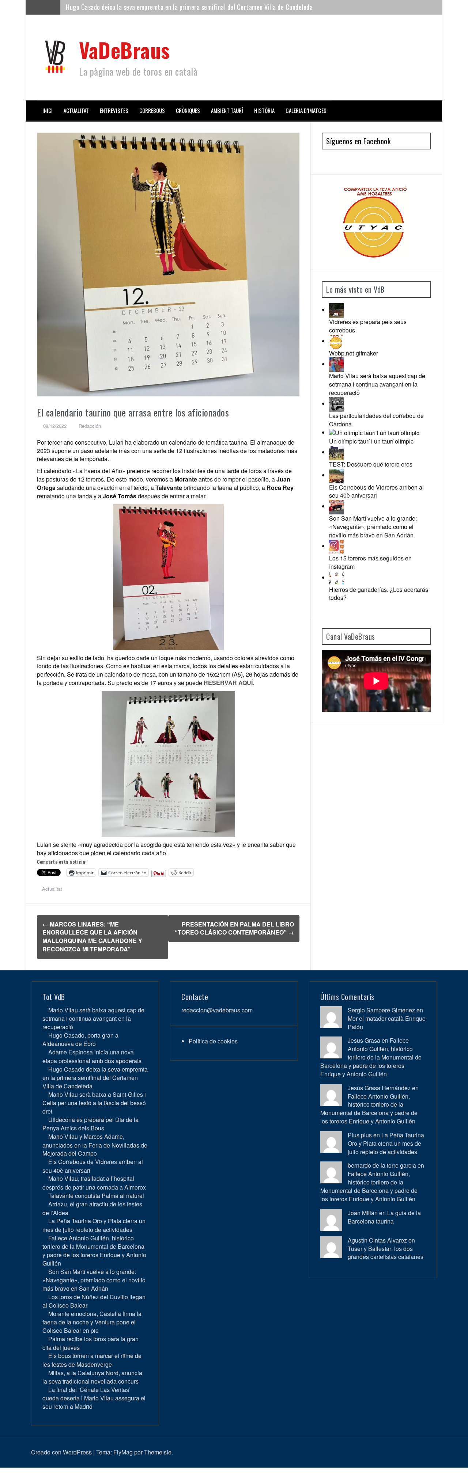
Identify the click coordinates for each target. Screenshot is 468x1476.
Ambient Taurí (227, 110)
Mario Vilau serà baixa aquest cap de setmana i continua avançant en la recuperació (377, 384)
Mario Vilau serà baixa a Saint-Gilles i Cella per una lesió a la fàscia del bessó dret (174, 7)
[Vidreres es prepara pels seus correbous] (336, 309)
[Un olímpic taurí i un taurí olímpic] (374, 432)
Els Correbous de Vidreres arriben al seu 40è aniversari (376, 491)
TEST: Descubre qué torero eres (370, 464)
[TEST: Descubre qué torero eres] (336, 452)
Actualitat (76, 110)
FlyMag (123, 1452)
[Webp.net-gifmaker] (336, 341)
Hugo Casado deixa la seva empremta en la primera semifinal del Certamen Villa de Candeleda (95, 1077)
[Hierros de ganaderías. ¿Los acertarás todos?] (336, 577)
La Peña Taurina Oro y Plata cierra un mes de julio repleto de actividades (94, 1225)
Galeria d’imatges (306, 110)
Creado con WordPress (61, 1452)
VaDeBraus (124, 49)
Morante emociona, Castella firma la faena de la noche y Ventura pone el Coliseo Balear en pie (91, 1322)
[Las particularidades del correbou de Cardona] (336, 403)
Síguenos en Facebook (358, 141)
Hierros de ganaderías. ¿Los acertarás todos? (378, 593)
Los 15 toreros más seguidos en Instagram (370, 562)
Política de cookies (213, 1041)
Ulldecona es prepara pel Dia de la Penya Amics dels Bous (90, 1123)
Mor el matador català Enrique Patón (387, 1022)
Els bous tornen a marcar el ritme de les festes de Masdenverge (91, 1359)
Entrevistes (114, 110)
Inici (47, 110)
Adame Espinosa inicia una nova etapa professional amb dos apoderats (91, 1056)
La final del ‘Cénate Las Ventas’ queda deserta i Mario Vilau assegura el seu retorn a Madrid (94, 1398)
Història (264, 110)
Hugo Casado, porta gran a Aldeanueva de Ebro (80, 1039)
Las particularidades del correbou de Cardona (376, 419)
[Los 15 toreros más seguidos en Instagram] (336, 546)
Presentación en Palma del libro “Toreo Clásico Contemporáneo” (234, 928)
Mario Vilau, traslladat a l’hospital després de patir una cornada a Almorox (94, 1182)
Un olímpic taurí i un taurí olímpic (371, 441)
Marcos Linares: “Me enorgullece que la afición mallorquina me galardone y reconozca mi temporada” (92, 937)
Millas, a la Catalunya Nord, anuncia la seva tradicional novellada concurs (92, 1377)
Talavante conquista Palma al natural (96, 1195)
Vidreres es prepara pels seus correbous (368, 325)
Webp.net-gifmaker (353, 353)
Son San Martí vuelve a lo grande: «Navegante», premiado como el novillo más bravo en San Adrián (373, 526)
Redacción (90, 425)
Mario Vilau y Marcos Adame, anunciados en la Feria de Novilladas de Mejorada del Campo (94, 1144)
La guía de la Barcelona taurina (384, 1217)
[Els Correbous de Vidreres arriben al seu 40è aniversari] (336, 475)
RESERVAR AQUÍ (228, 682)
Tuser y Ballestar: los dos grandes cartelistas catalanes (385, 1252)
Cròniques (188, 110)
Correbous (152, 110)
